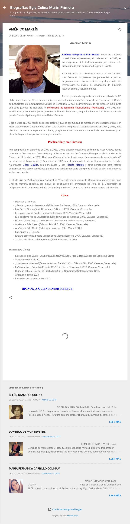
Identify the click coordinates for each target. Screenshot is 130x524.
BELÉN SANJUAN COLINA (25, 395)
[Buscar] (125, 8)
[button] (119, 29)
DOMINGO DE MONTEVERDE (27, 431)
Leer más (115, 422)
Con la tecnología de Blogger (67, 509)
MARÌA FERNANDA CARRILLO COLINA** (34, 468)
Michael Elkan (72, 516)
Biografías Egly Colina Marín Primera (42, 7)
